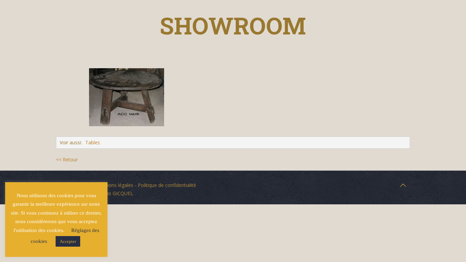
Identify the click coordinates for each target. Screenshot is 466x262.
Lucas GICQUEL (115, 193)
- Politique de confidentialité (164, 185)
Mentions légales (114, 185)
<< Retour (67, 159)
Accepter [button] (68, 241)
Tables (92, 142)
